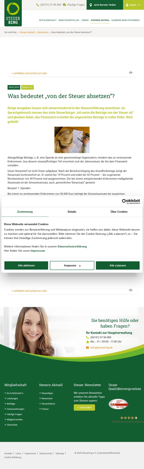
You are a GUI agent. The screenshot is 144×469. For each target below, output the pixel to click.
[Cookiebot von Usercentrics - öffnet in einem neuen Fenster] (124, 201)
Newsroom (43, 32)
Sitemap (60, 453)
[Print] (130, 72)
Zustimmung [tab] (25, 211)
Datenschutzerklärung (72, 246)
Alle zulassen (118, 265)
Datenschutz (46, 453)
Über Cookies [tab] (119, 211)
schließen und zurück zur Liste (30, 73)
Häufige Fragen (76, 4)
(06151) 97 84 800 (50, 4)
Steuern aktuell (27, 32)
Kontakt (8, 453)
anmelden (85, 407)
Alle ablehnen (26, 265)
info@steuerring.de (101, 347)
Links (18, 453)
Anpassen (70, 265)
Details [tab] (72, 211)
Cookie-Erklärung (12, 457)
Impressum (38, 250)
